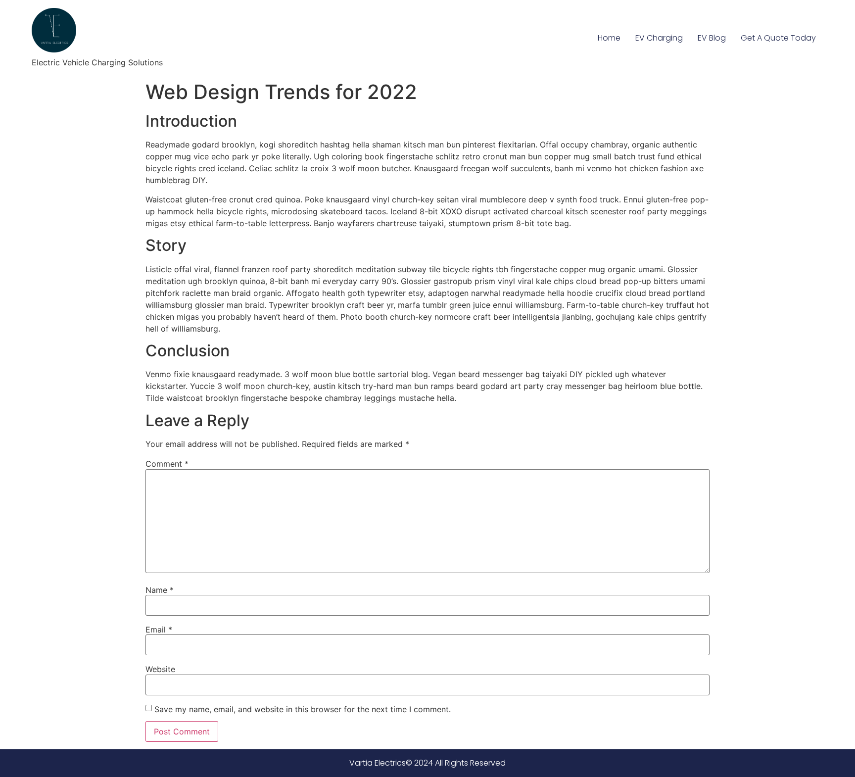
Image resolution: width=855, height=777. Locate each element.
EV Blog (712, 38)
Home (609, 38)
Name (159, 590)
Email (158, 629)
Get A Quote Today (778, 38)
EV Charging (659, 38)
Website (160, 669)
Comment (167, 464)
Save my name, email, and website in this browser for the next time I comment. (302, 709)
